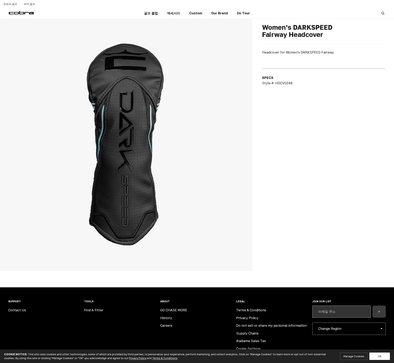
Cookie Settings (248, 349)
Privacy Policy (247, 318)
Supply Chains (247, 333)
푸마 (29, 4)
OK (379, 356)
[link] (151, 13)
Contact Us (17, 310)
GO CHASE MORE (173, 310)
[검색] (382, 13)
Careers (166, 325)
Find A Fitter (93, 310)
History (166, 318)
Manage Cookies (354, 356)
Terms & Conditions (251, 310)
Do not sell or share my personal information (271, 325)
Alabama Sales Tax (251, 341)
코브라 (10, 4)
